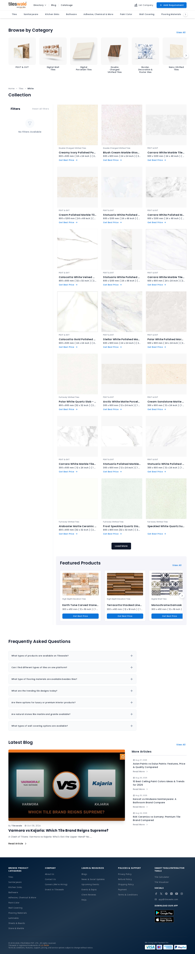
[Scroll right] (186, 55)
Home (11, 88)
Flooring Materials (17, 913)
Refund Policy (125, 879)
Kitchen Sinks (15, 887)
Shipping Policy (126, 884)
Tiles (21, 88)
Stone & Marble (16, 928)
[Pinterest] (166, 893)
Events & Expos (89, 889)
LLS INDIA (45, 945)
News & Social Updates (93, 879)
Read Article (15, 843)
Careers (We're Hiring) (56, 884)
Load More (121, 546)
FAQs (84, 899)
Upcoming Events (90, 884)
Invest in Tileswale (54, 889)
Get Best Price (80, 616)
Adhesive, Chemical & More (22, 897)
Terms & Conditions (128, 894)
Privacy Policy (125, 874)
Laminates (13, 918)
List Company (146, 5)
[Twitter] (161, 893)
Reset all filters (40, 108)
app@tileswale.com (168, 899)
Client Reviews (89, 894)
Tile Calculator (162, 877)
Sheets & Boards (16, 923)
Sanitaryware (15, 882)
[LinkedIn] (171, 893)
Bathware (13, 892)
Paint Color (13, 902)
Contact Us (50, 879)
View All (180, 32)
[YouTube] (176, 893)
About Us (49, 874)
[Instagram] (181, 893)
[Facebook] (156, 893)
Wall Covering (15, 907)
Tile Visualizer (162, 882)
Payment (122, 889)
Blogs (84, 874)
